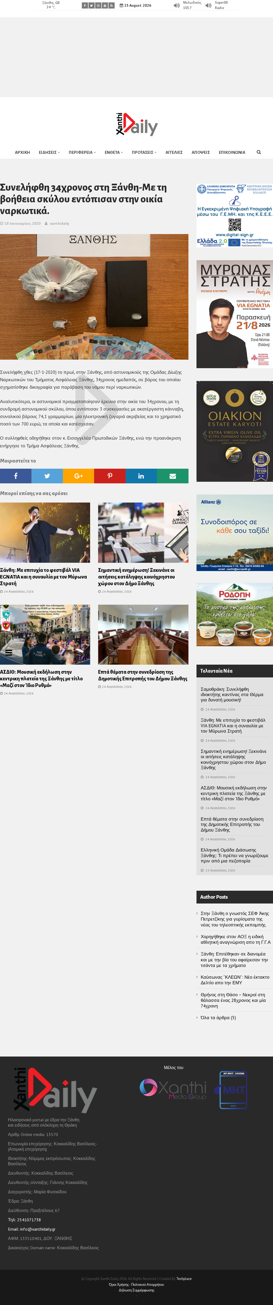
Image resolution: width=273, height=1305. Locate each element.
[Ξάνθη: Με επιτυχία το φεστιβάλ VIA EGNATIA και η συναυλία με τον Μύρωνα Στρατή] (45, 534)
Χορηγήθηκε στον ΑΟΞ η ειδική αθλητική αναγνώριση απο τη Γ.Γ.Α (236, 939)
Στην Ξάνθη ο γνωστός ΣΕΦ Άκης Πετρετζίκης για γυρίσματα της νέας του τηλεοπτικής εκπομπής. (235, 919)
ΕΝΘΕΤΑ (112, 152)
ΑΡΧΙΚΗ (22, 152)
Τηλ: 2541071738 (24, 1219)
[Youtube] (105, 5)
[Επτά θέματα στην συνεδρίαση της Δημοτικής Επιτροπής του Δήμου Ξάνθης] (143, 636)
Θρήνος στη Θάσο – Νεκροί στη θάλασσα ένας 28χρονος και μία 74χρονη (233, 1000)
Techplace (184, 1278)
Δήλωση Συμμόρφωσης (136, 1290)
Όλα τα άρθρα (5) (218, 1018)
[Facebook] (85, 5)
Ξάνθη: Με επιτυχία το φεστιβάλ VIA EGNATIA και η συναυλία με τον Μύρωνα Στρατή (43, 577)
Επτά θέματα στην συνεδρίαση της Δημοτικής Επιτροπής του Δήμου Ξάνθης (232, 824)
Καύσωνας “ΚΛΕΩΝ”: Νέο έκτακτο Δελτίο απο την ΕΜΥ (235, 980)
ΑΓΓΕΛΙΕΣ (174, 152)
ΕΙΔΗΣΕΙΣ (48, 152)
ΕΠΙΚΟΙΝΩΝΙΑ (232, 152)
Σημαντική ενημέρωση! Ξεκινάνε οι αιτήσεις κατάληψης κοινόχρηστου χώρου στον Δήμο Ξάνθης (136, 577)
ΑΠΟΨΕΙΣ (201, 152)
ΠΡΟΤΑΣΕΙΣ (142, 152)
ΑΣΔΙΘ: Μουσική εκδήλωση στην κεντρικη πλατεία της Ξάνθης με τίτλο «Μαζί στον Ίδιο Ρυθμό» (41, 678)
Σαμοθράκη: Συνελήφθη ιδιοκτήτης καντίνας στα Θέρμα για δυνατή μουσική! (232, 694)
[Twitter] (92, 5)
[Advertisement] (136, 57)
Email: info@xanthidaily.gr (31, 1229)
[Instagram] (98, 5)
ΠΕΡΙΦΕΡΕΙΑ (81, 152)
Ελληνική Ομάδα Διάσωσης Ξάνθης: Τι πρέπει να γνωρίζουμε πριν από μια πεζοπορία (234, 855)
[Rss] (112, 5)
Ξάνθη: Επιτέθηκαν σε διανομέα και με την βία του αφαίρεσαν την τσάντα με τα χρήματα (234, 959)
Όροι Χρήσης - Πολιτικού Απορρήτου (136, 1284)
